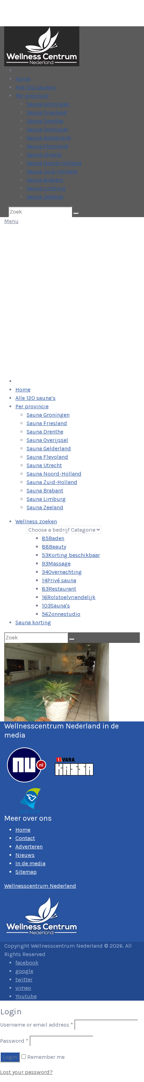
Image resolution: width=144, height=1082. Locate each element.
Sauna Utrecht (44, 154)
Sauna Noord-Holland (54, 163)
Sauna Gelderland (49, 137)
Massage (56, 563)
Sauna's (56, 605)
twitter (24, 979)
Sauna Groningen (48, 104)
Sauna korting (33, 622)
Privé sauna (59, 580)
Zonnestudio (61, 614)
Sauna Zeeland (45, 196)
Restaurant (59, 588)
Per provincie (32, 95)
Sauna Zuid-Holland (52, 171)
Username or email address (36, 1024)
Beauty (54, 546)
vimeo (23, 987)
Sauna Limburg (46, 188)
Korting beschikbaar (71, 555)
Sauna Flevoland (47, 146)
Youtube (26, 996)
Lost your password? (26, 1072)
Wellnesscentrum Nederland (40, 885)
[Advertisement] (72, 301)
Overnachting (62, 572)
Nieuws (25, 855)
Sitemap (26, 871)
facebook (26, 962)
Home (22, 78)
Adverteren (29, 846)
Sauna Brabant (45, 179)
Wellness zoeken (36, 521)
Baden (53, 538)
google (24, 971)
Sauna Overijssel (47, 129)
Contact (25, 838)
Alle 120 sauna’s (35, 87)
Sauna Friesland (47, 112)
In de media (30, 863)
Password (14, 1040)
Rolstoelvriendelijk (68, 597)
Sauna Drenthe (45, 120)
